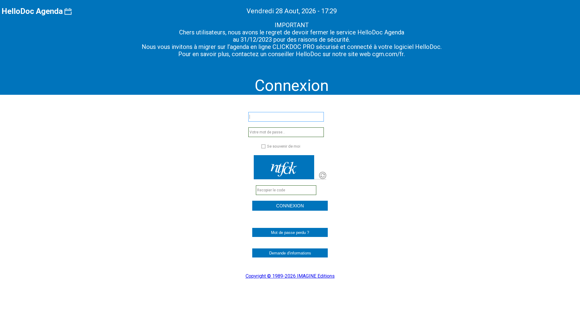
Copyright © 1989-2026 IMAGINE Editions (290, 276)
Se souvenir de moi (283, 146)
